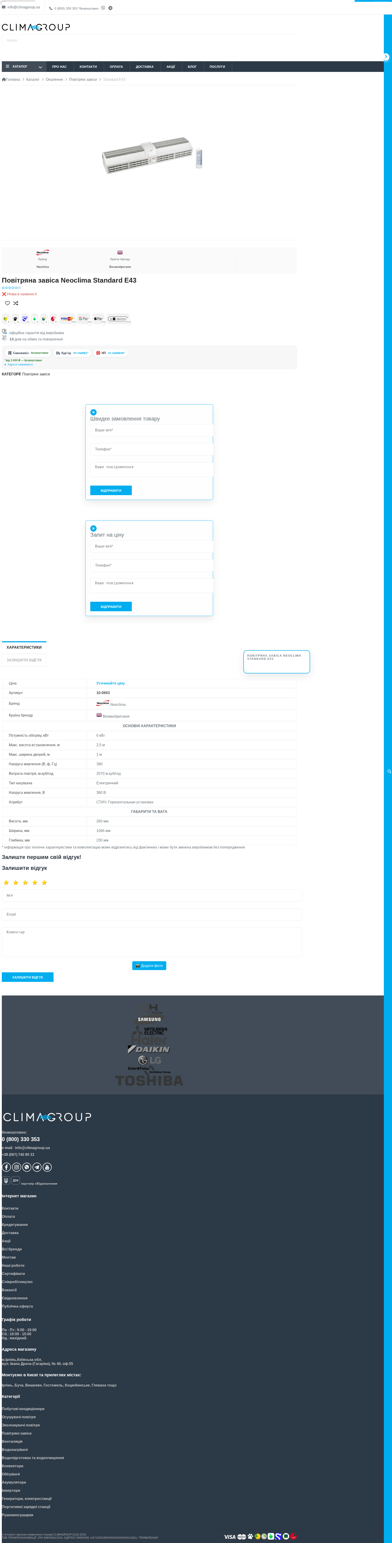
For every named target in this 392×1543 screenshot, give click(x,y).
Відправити (111, 490)
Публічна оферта (17, 1306)
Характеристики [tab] (24, 647)
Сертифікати (13, 1274)
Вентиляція (12, 1441)
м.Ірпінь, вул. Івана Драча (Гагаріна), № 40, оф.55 (36, 364)
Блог (192, 66)
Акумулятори (14, 1482)
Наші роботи (13, 1265)
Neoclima (43, 263)
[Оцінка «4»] (36, 882)
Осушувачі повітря (19, 1417)
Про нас (59, 66)
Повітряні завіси (36, 374)
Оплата (116, 66)
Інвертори (11, 1490)
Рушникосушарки (17, 1515)
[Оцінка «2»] (17, 882)
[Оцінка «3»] (27, 882)
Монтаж (9, 1257)
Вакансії (9, 1290)
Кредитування (15, 1225)
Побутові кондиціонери (23, 1409)
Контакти (88, 66)
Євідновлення (14, 1298)
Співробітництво (17, 1282)
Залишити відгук (27, 977)
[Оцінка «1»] (7, 882)
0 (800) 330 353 (76, 8)
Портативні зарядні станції (26, 1507)
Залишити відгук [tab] (24, 660)
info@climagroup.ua (23, 7)
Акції (171, 66)
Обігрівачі (11, 1474)
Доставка (145, 66)
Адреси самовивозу (20, 364)
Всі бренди (12, 1249)
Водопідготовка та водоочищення (33, 1458)
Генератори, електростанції (27, 1499)
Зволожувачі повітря (21, 1425)
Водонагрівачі (15, 1450)
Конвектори (12, 1466)
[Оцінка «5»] (46, 882)
